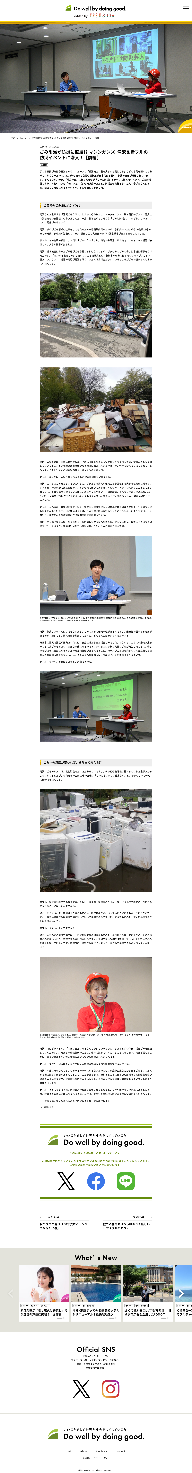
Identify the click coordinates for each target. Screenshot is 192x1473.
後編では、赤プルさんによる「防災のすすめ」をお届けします (77, 1100)
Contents (23, 138)
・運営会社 (85, 1458)
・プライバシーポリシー (101, 1458)
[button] (182, 1293)
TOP (13, 138)
